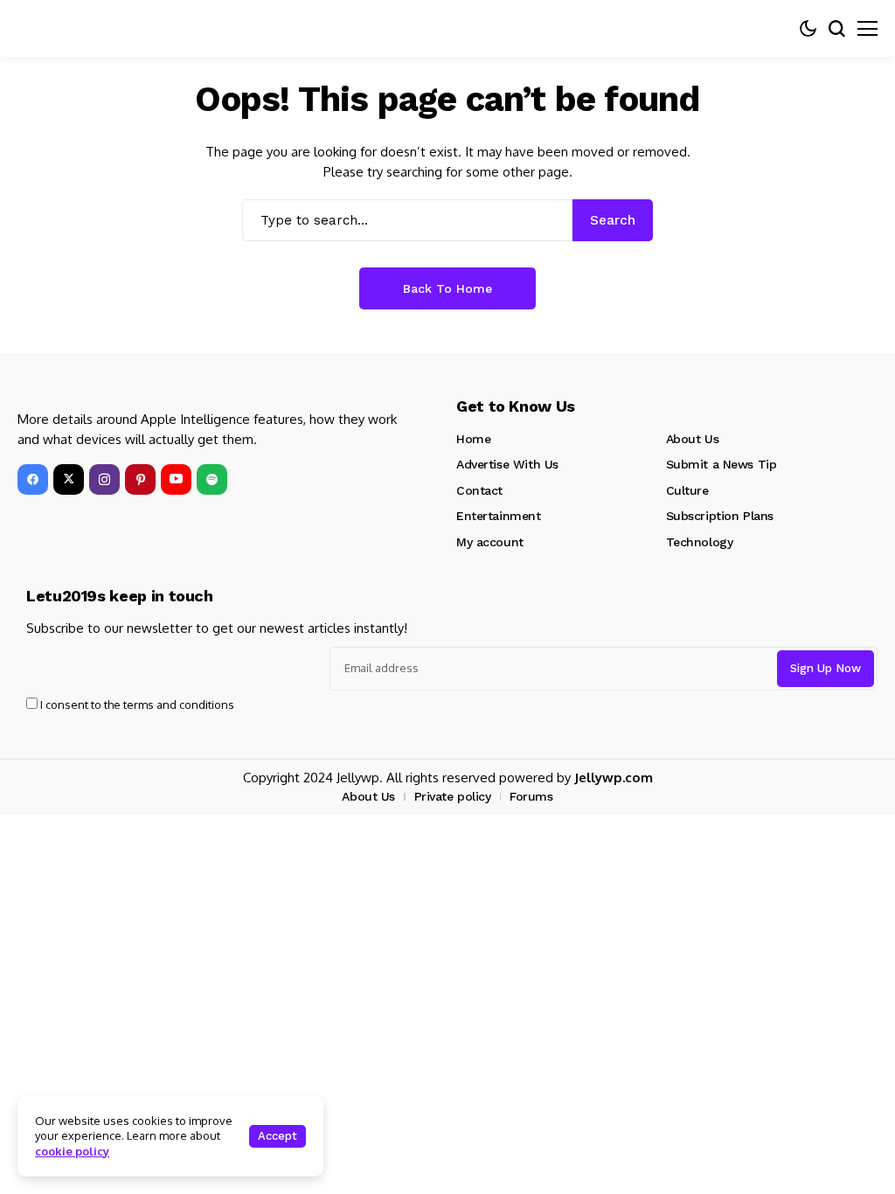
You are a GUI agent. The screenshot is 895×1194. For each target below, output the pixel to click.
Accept (277, 1135)
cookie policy (72, 1151)
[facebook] (32, 479)
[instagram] (104, 479)
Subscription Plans (720, 516)
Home (473, 439)
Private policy (452, 796)
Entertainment (498, 516)
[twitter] (68, 479)
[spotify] (212, 479)
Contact (479, 490)
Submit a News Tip (721, 464)
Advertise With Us (507, 464)
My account (490, 542)
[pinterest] (140, 479)
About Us (692, 439)
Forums (531, 796)
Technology (699, 542)
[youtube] (176, 479)
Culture (687, 490)
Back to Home (447, 288)
